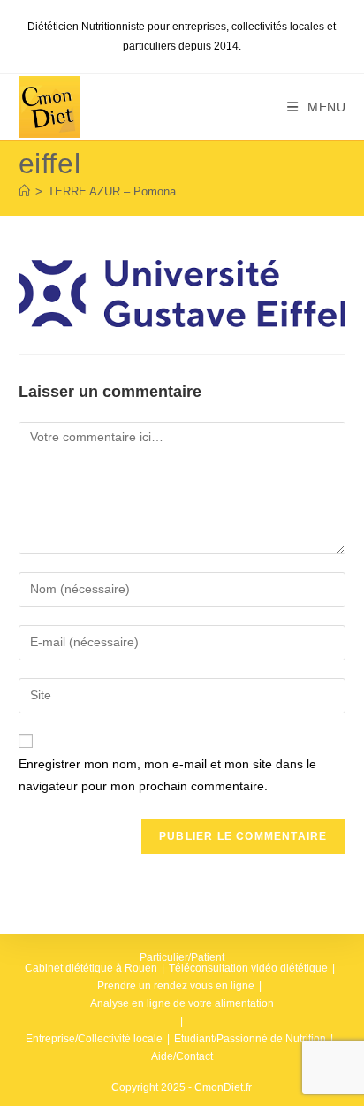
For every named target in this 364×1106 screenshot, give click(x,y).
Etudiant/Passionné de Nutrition (250, 1039)
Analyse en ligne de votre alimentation (182, 1003)
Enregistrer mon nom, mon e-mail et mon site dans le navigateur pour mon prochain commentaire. (167, 775)
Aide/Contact (182, 1056)
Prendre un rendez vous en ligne (175, 986)
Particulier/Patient (182, 957)
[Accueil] (24, 191)
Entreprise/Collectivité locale (94, 1039)
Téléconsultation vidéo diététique (248, 968)
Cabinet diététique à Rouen (91, 968)
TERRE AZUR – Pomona (112, 191)
